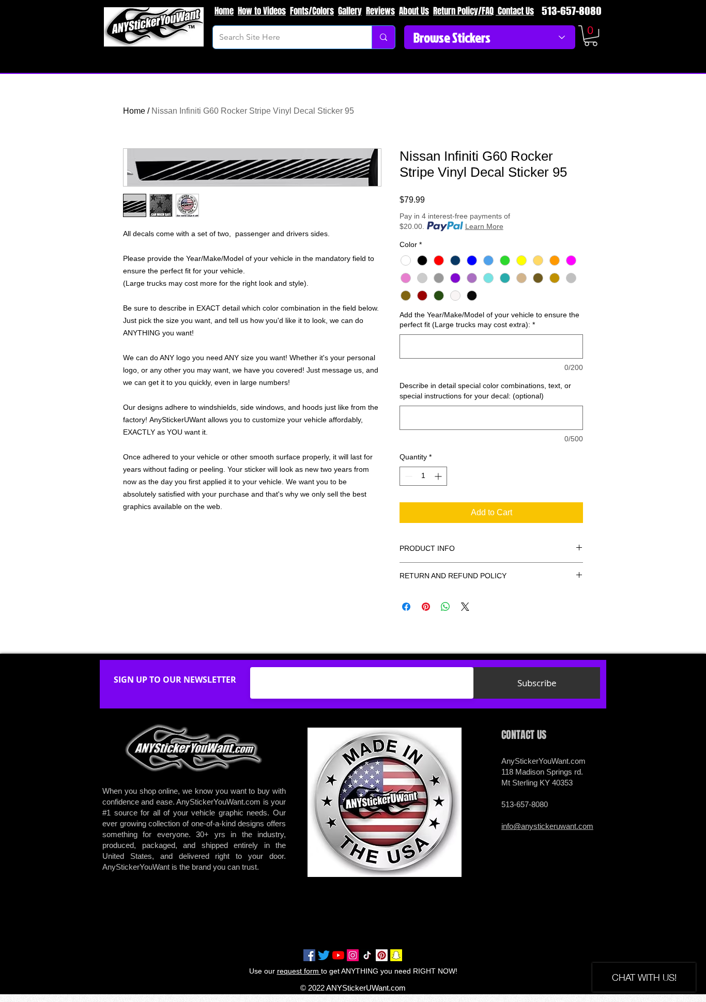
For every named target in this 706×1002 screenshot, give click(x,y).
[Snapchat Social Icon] (396, 955)
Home (224, 11)
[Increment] (439, 476)
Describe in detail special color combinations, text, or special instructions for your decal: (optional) (485, 390)
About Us (414, 11)
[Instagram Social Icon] (353, 955)
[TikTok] (367, 955)
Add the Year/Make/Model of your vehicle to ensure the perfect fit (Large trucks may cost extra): (489, 320)
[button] (590, 35)
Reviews (380, 11)
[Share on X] (465, 606)
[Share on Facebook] (406, 606)
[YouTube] (338, 955)
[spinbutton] (423, 476)
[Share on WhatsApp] (445, 606)
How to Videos (262, 11)
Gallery (350, 11)
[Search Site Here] (383, 37)
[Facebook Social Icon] (309, 955)
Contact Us (515, 11)
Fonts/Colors (312, 11)
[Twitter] (324, 955)
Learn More (484, 226)
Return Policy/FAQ (463, 11)
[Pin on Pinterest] (426, 606)
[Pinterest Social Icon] (382, 955)
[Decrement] (407, 476)
